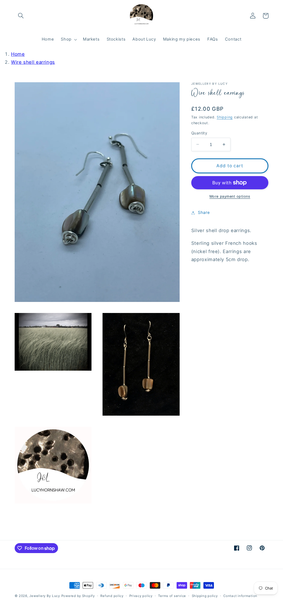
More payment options (229, 196)
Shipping (225, 117)
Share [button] (204, 212)
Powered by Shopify (78, 596)
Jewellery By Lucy (44, 596)
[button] (21, 15)
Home (18, 54)
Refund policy (112, 596)
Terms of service (172, 596)
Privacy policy (141, 596)
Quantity (199, 133)
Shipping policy (205, 596)
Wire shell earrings (33, 62)
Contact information (240, 596)
